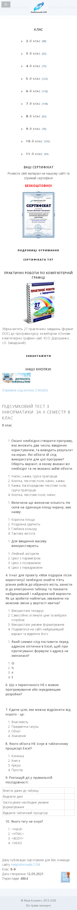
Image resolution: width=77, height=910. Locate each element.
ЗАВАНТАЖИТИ (38, 356)
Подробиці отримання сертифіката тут (38, 255)
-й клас (36, 41)
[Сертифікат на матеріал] (65, 877)
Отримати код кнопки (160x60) (25, 390)
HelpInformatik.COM (25, 864)
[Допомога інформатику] (16, 382)
